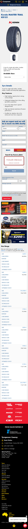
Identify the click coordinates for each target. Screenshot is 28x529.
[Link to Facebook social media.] (14, 526)
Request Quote (6, 198)
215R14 (24, 364)
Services (4, 479)
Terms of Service (14, 194)
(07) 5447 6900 (8, 446)
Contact (4, 491)
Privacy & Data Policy (10, 522)
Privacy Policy (5, 194)
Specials (4, 490)
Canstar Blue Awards (6, 505)
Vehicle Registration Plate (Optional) (8, 178)
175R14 (24, 309)
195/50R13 (23, 290)
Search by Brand (5, 468)
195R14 (24, 346)
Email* (3, 140)
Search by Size (5, 467)
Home (3, 10)
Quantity (21, 126)
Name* (4, 131)
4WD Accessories (6, 481)
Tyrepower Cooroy (15, 5)
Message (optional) (6, 183)
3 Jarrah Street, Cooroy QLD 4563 (13, 443)
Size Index (4, 504)
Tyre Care (4, 470)
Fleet (3, 495)
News (3, 497)
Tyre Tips (4, 472)
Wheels (4, 474)
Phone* (9, 135)
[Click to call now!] (16, 1)
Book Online (5, 493)
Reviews (4, 499)
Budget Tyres (5, 507)
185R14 (24, 327)
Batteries (4, 482)
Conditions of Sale (18, 522)
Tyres (3, 463)
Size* (3, 126)
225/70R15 (23, 382)
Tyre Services (5, 486)
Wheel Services (5, 488)
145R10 (24, 254)
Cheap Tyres (4, 509)
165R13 (24, 272)
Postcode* (4, 144)
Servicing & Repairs (6, 484)
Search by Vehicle (6, 465)
